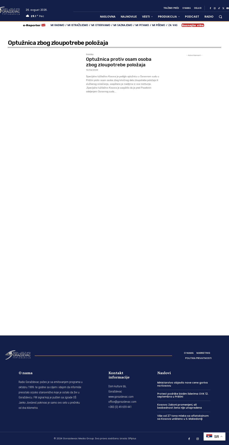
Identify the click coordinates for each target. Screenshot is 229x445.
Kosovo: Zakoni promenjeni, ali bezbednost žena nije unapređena (179, 406)
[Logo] (17, 355)
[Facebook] (210, 8)
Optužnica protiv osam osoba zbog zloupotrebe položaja (118, 62)
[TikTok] (219, 8)
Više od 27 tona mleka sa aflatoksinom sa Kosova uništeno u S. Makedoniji (183, 417)
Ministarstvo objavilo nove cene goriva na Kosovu (182, 384)
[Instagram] (215, 8)
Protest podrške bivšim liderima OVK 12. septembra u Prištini (182, 395)
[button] (220, 16)
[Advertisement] (194, 189)
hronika (89, 54)
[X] (223, 8)
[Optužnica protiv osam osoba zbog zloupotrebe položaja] (45, 78)
